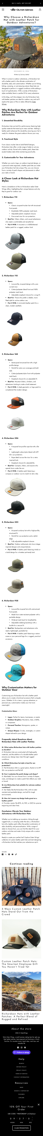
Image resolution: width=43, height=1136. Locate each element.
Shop (21, 1087)
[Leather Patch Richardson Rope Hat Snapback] (21, 507)
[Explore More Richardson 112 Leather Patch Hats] (21, 240)
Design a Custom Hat (21, 1091)
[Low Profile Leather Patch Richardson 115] (21, 339)
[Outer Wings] (21, 9)
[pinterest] (25, 1047)
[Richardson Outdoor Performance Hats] (21, 652)
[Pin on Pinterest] (9, 854)
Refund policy (21, 1067)
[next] (40, 3)
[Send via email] (12, 854)
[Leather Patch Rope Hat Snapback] (21, 487)
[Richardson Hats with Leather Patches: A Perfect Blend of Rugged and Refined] (21, 991)
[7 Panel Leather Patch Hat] (21, 403)
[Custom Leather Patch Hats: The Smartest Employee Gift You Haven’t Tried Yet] (21, 939)
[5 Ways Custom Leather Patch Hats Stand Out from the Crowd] (21, 886)
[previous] (2, 3)
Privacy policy (21, 1070)
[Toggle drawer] (3, 10)
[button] (16, 854)
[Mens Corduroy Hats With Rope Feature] (21, 565)
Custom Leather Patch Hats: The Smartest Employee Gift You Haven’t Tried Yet (20, 964)
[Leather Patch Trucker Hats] (21, 261)
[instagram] (21, 1047)
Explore (21, 1098)
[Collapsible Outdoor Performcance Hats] (21, 672)
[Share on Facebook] (2, 854)
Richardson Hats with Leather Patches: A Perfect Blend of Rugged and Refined (21, 1016)
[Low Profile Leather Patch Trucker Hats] (21, 319)
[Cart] (40, 9)
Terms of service (22, 1074)
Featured (21, 1094)
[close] (38, 1104)
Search (21, 1063)
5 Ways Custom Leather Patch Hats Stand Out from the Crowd (21, 911)
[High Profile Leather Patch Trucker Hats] (21, 423)
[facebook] (18, 1047)
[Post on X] (5, 854)
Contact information (21, 1077)
